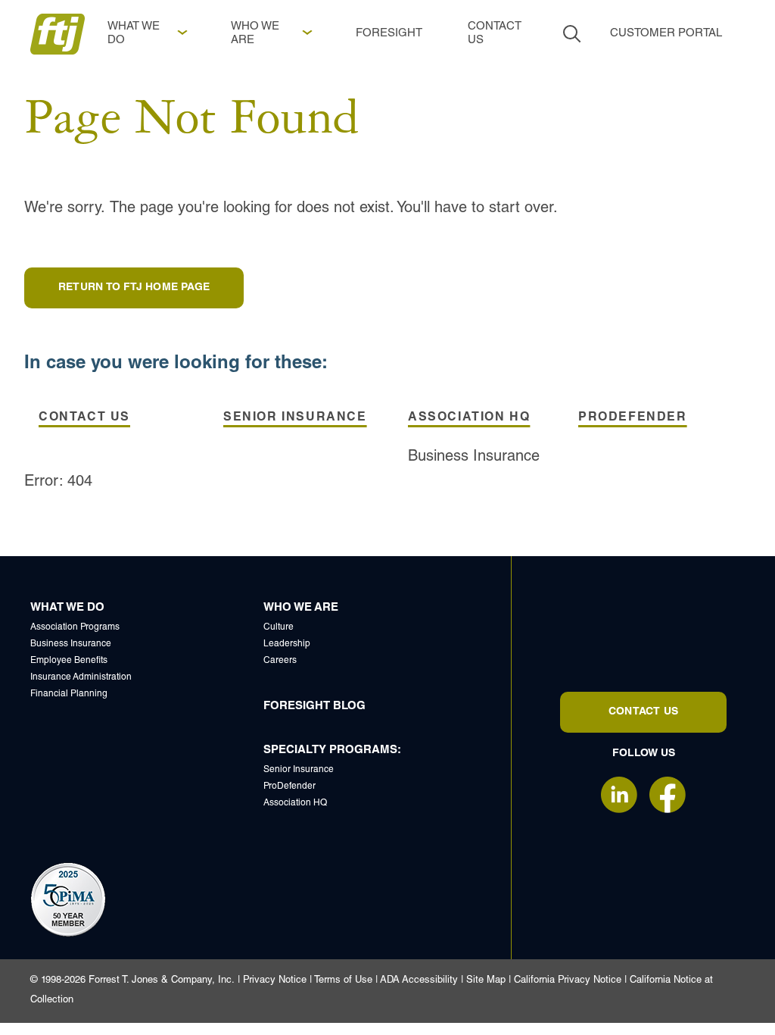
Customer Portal (666, 33)
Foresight (389, 33)
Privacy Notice (275, 981)
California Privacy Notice (567, 981)
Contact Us (494, 33)
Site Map (486, 981)
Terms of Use (343, 981)
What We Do (133, 33)
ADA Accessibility (419, 981)
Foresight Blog (314, 706)
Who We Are (255, 33)
